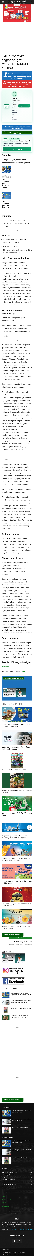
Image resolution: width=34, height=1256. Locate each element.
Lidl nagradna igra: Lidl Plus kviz (5, 204)
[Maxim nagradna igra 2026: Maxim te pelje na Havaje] (17, 916)
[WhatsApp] (20, 683)
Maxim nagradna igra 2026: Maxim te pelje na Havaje (16, 927)
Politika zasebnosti (7, 1199)
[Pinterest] (16, 683)
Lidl (6, 951)
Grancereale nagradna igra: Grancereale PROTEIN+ (17, 791)
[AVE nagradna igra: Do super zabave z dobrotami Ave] (17, 894)
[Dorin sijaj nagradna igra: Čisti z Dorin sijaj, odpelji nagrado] (17, 737)
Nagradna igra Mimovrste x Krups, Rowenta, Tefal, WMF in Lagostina (15, 837)
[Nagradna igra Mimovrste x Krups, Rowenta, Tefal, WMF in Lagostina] (17, 826)
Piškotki (4, 1203)
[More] (23, 683)
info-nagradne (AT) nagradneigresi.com (21, 1229)
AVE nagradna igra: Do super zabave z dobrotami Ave (16, 904)
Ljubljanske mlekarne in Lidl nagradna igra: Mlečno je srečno (6, 182)
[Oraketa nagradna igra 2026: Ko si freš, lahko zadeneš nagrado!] (17, 848)
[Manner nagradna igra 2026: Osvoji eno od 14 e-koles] (17, 871)
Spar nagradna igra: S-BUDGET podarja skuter (17, 814)
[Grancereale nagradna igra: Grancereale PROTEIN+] (17, 780)
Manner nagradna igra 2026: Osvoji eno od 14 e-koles (17, 882)
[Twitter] (12, 683)
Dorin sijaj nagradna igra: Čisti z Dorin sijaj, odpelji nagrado (16, 748)
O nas (3, 1196)
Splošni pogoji (6, 1206)
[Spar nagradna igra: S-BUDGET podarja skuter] (17, 803)
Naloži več (16, 1023)
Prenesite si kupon (9, 666)
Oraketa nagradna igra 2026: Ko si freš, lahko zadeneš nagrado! (16, 859)
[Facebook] (9, 683)
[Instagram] (19, 1241)
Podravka (11, 951)
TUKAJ (23, 671)
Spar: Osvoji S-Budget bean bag (14, 769)
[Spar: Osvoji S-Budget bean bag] (17, 760)
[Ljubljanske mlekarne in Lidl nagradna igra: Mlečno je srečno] (17, 714)
